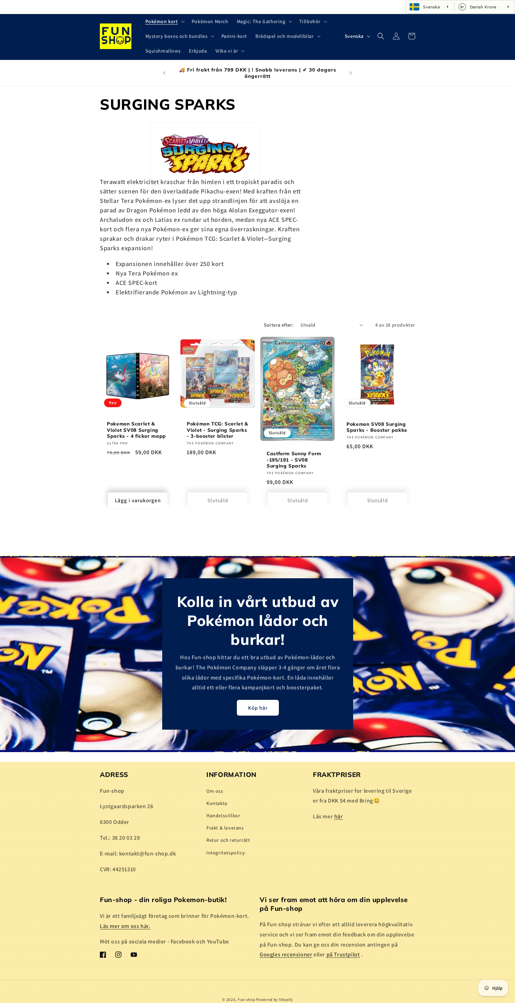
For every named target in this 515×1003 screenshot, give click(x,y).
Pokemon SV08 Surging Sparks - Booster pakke (376, 427)
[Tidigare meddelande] (164, 73)
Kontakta (216, 803)
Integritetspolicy (225, 852)
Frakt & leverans (225, 828)
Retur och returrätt (228, 840)
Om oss (214, 790)
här (338, 816)
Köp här (257, 707)
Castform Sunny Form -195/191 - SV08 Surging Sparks (294, 459)
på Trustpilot (343, 954)
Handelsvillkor (223, 815)
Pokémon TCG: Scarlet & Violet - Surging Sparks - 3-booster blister (217, 430)
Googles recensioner (286, 954)
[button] (164, 21)
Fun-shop (246, 999)
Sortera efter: (279, 325)
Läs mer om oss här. (125, 925)
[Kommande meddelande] (350, 73)
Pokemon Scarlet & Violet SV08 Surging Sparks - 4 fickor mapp (136, 430)
